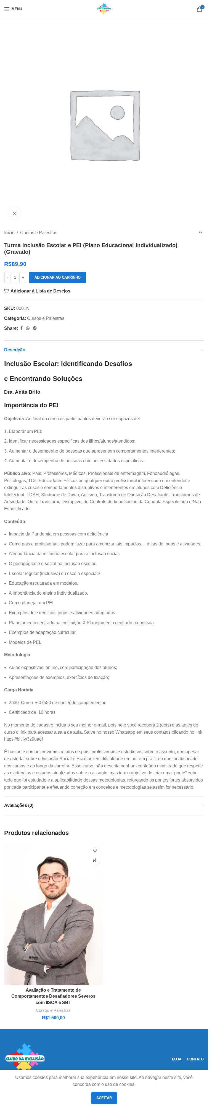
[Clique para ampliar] (14, 213)
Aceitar (104, 1098)
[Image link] (25, 1059)
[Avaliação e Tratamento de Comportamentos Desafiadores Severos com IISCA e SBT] (53, 914)
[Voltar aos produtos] (200, 232)
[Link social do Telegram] (34, 328)
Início (9, 232)
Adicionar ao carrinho (58, 277)
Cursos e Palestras (38, 232)
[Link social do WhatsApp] (28, 328)
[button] (95, 860)
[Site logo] (104, 8)
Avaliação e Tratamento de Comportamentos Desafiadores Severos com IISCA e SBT (53, 996)
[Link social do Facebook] (21, 328)
